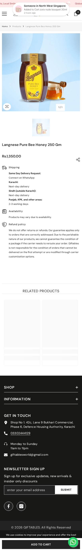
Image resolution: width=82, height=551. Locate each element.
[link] (22, 351)
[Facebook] (8, 506)
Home (5, 26)
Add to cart (41, 544)
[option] (41, 72)
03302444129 (20, 433)
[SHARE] (77, 159)
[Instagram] (21, 506)
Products (16, 26)
